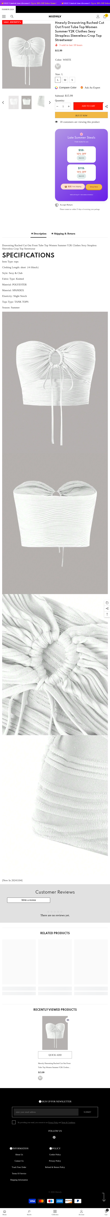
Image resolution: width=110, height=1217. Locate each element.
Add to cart (88, 106)
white (40, 1078)
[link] (19, 989)
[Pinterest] (54, 1137)
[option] (26, 56)
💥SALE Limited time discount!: (38, 3)
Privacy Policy (53, 1123)
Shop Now (94, 187)
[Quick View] (67, 1020)
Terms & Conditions (68, 1123)
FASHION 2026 (8, 9)
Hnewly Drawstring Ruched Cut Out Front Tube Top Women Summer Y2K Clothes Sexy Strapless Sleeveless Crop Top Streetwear (54, 1065)
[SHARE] (105, 106)
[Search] (12, 16)
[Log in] (98, 16)
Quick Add (55, 1055)
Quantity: (60, 100)
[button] (3, 102)
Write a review (28, 900)
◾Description (38, 233)
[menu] (4, 16)
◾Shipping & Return (63, 233)
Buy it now (81, 116)
